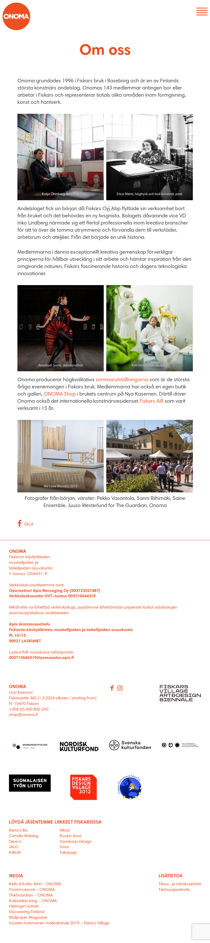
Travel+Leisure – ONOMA (32, 890)
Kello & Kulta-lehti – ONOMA (35, 884)
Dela (29, 524)
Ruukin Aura (70, 836)
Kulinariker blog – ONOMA (33, 901)
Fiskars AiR (151, 401)
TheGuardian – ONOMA (31, 895)
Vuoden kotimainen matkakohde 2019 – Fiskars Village (59, 923)
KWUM (15, 853)
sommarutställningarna (122, 380)
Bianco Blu (18, 830)
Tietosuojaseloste (174, 890)
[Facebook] (112, 689)
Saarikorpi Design (76, 842)
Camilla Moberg (23, 836)
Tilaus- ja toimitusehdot (180, 884)
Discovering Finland (26, 912)
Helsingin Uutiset (24, 906)
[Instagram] (120, 689)
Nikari (65, 830)
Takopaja (68, 853)
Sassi (65, 847)
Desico (15, 842)
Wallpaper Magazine (28, 918)
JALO (13, 847)
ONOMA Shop (60, 394)
